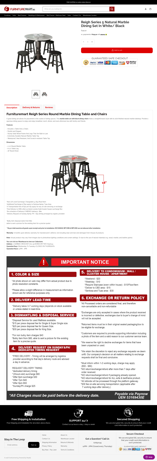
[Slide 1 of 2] (36, 94)
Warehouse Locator (67, 439)
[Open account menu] (145, 9)
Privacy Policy (47, 446)
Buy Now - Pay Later (49, 450)
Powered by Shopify (25, 458)
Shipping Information (49, 442)
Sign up (33, 445)
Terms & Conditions (67, 450)
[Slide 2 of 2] (44, 94)
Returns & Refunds (67, 442)
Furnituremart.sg (13, 458)
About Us (64, 435)
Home (44, 435)
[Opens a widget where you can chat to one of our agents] (149, 457)
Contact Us (46, 439)
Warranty (64, 446)
